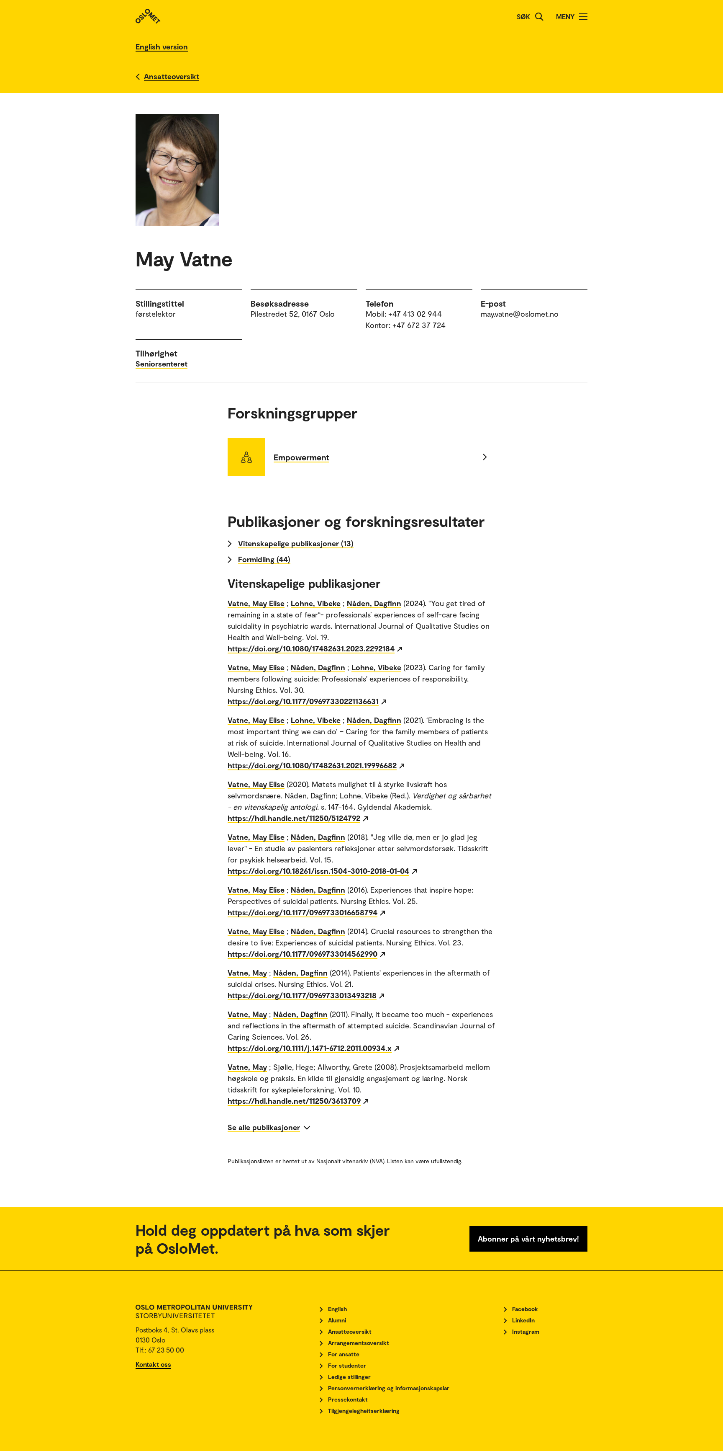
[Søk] (539, 17)
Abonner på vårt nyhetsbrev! (528, 1238)
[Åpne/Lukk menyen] (583, 16)
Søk (523, 17)
